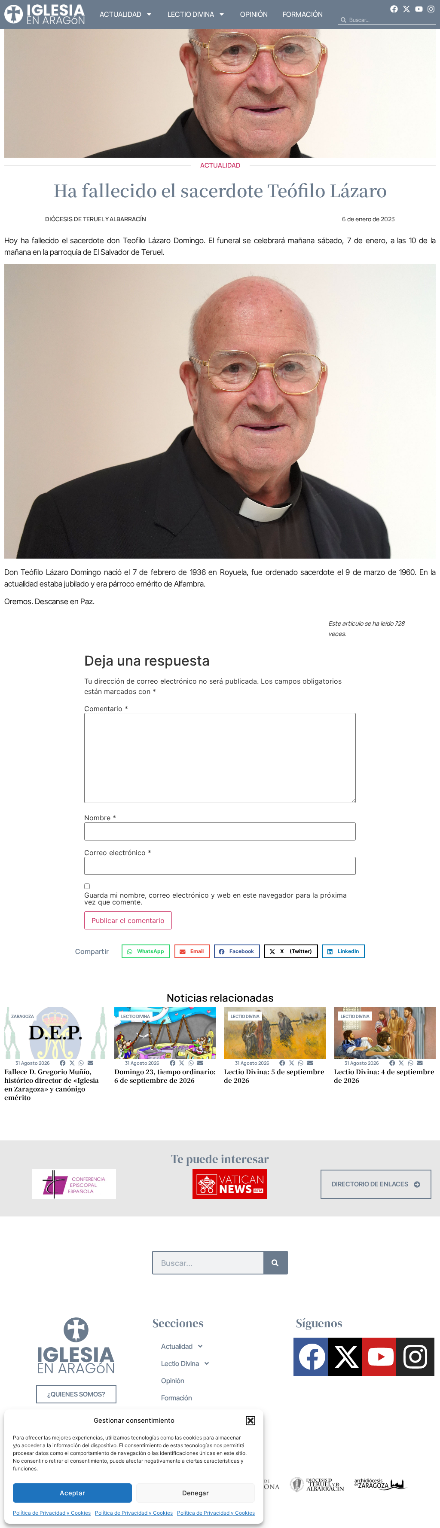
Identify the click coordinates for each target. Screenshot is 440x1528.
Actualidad (120, 14)
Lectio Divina (191, 14)
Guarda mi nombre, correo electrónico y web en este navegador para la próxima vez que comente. (215, 898)
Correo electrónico (117, 852)
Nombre (100, 817)
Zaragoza (22, 1016)
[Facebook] (394, 9)
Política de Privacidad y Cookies (52, 1513)
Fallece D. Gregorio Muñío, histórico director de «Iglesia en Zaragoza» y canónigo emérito (51, 1084)
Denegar (195, 1493)
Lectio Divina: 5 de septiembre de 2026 (274, 1076)
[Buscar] (275, 1263)
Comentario (106, 708)
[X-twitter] (406, 9)
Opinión (254, 14)
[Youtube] (419, 9)
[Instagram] (431, 9)
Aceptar (72, 1493)
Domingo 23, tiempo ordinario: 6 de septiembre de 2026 (165, 1076)
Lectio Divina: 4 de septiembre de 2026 (384, 1076)
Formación (303, 14)
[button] (250, 1420)
